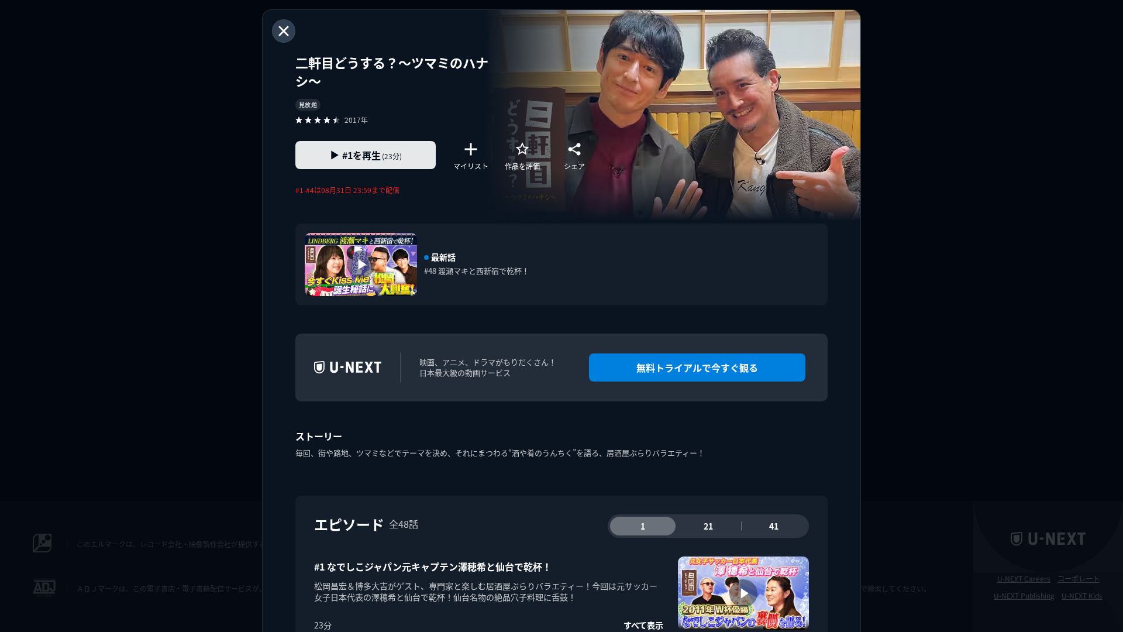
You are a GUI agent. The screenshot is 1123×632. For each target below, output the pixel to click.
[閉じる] (283, 31)
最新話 (443, 257)
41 (773, 526)
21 (708, 526)
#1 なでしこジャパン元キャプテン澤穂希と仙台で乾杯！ (433, 566)
